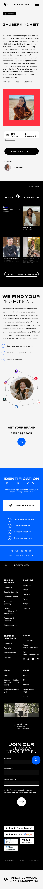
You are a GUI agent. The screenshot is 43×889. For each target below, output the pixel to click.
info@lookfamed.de (23, 555)
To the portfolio (34, 186)
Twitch (25, 599)
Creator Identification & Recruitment (10, 611)
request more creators (21, 274)
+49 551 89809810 (30, 647)
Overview (8, 587)
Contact (26, 696)
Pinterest (26, 604)
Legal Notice (34, 860)
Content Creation (11, 597)
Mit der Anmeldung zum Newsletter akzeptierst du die (20, 791)
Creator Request (21, 151)
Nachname (8, 769)
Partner (26, 685)
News (6, 675)
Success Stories (11, 625)
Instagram (27, 585)
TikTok (25, 590)
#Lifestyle (27, 82)
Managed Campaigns (8, 603)
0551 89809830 (23, 551)
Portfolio (7, 648)
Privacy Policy (10, 860)
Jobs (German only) (29, 690)
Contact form (24, 505)
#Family (6, 82)
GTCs (22, 860)
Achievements (10, 653)
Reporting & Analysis (9, 619)
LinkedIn (26, 608)
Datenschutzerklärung (27, 792)
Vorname (7, 758)
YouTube (26, 594)
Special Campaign (11, 592)
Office (25, 680)
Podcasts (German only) (12, 691)
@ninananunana (10, 140)
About (25, 675)
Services (7, 657)
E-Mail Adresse (10, 779)
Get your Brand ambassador (21, 430)
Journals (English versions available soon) (11, 682)
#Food (16, 82)
